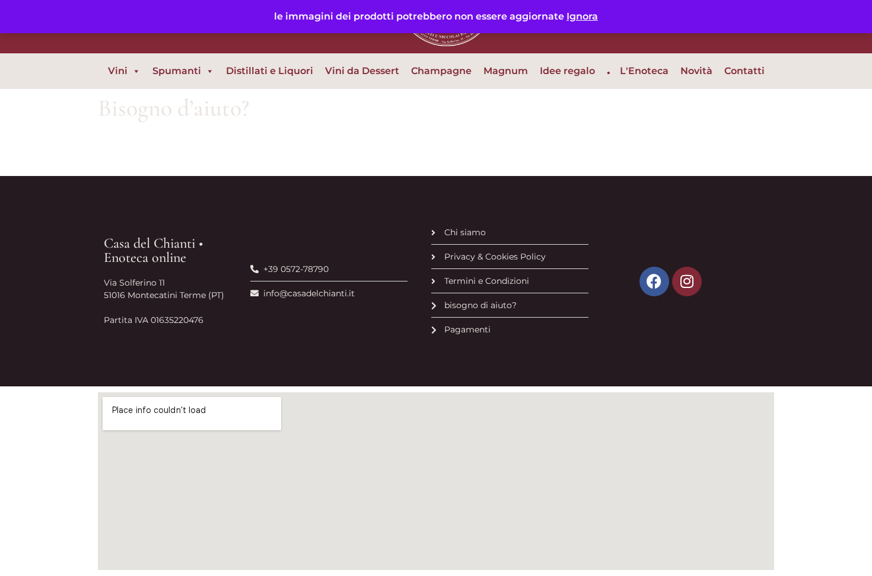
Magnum (505, 70)
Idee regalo (567, 70)
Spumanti (176, 70)
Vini (118, 70)
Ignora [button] (582, 16)
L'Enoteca (644, 70)
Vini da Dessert (362, 70)
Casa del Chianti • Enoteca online (153, 250)
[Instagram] (687, 281)
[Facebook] (654, 281)
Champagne (441, 70)
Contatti (744, 70)
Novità (696, 70)
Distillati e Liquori (269, 70)
